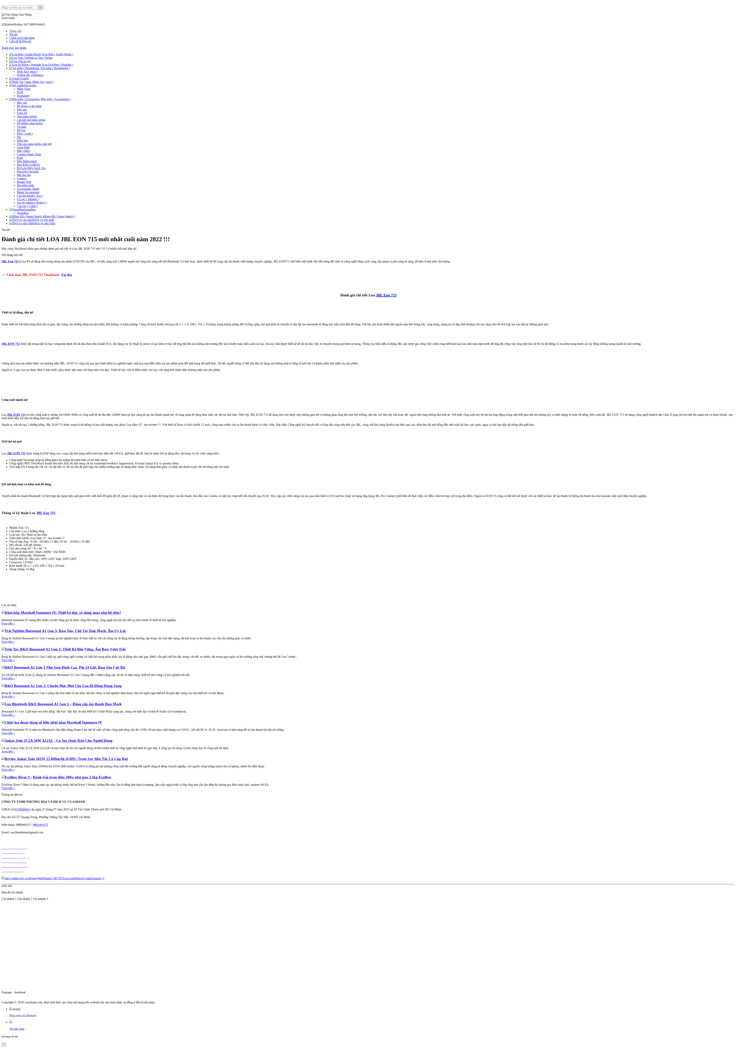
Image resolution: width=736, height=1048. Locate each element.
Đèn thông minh (27, 161)
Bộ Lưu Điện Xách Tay (31, 168)
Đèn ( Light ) (25, 133)
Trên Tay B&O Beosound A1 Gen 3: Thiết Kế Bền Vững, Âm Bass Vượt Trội (65, 649)
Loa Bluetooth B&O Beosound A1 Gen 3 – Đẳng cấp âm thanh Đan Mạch (63, 704)
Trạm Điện (23, 147)
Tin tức (13, 34)
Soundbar (23, 213)
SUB (20, 92)
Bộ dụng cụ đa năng (29, 106)
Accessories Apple (28, 188)
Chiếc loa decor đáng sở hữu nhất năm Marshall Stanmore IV (53, 722)
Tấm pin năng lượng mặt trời (34, 144)
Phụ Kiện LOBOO (28, 164)
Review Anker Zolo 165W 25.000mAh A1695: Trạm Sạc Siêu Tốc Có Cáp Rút (66, 759)
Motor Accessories (28, 192)
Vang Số (22, 113)
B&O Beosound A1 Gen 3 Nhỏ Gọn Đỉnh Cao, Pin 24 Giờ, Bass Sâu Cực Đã (65, 667)
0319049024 (22, 809)
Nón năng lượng (27, 116)
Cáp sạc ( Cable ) (27, 206)
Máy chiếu (23, 151)
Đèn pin (22, 109)
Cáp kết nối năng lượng (31, 119)
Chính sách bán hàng (22, 37)
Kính (20, 157)
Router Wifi (24, 182)
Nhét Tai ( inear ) (27, 71)
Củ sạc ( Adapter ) (28, 199)
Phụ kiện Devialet (28, 171)
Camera (21, 178)
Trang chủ (15, 31)
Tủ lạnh (21, 126)
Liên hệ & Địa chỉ (20, 41)
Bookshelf (23, 95)
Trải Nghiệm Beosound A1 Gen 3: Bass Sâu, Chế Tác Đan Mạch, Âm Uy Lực (65, 631)
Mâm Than (23, 88)
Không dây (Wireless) (30, 75)
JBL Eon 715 (386, 295)
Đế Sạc (21, 130)
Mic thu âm (24, 175)
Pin (19, 137)
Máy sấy (22, 102)
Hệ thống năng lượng (30, 123)
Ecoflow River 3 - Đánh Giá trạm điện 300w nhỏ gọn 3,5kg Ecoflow (58, 777)
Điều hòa (22, 140)
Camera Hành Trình (29, 154)
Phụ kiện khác (25, 185)
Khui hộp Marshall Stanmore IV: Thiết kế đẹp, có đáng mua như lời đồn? (63, 613)
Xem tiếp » (8, 623)
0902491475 (40, 824)
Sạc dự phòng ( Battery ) (32, 202)
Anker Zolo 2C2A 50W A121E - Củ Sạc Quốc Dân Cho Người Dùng (59, 741)
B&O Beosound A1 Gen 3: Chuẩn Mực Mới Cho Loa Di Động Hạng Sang (63, 686)
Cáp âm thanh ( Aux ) (30, 195)
